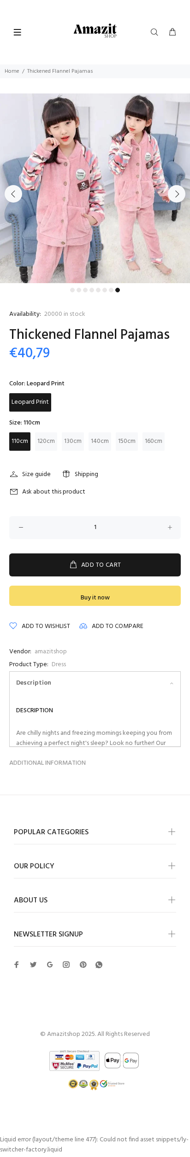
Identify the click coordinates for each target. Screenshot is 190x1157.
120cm (46, 441)
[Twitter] (17, 965)
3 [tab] (85, 290)
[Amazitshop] (95, 31)
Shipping (86, 474)
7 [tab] (111, 290)
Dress (59, 664)
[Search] (156, 33)
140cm (100, 441)
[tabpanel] (95, 188)
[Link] (99, 965)
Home (12, 71)
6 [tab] (104, 290)
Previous (13, 194)
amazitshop (51, 651)
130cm (73, 441)
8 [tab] (117, 290)
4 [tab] (91, 290)
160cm (153, 441)
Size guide (36, 474)
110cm (20, 441)
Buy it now (95, 598)
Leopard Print (30, 402)
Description (33, 683)
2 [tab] (79, 290)
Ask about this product (53, 492)
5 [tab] (98, 290)
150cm (127, 441)
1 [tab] (72, 290)
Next (176, 194)
